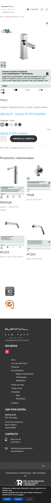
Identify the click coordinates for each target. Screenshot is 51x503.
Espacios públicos (11, 17)
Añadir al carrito (23, 139)
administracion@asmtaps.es (21, 448)
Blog (18, 395)
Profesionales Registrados (21, 379)
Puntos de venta (17, 385)
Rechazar (18, 499)
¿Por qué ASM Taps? (19, 363)
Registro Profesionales (24, 374)
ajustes (20, 495)
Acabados (4, 120)
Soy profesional (17, 370)
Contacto (14, 403)
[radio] (20, 124)
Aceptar (7, 499)
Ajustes (29, 499)
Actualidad (15, 392)
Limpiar (48, 129)
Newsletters (21, 399)
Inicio (2, 17)
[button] (47, 23)
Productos (15, 367)
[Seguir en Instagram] (7, 352)
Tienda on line (16, 388)
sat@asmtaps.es (17, 451)
